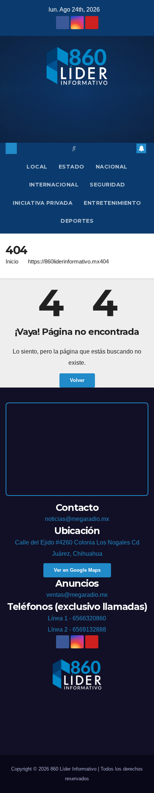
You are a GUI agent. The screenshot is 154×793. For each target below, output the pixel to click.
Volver (77, 380)
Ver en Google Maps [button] (77, 570)
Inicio (12, 261)
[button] (74, 148)
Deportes (77, 220)
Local (37, 166)
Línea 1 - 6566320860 (77, 618)
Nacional (111, 166)
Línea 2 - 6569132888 (77, 629)
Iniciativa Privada (43, 203)
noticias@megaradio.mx (77, 519)
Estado (71, 166)
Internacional (54, 184)
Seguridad (107, 184)
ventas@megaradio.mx (77, 595)
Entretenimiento (112, 203)
